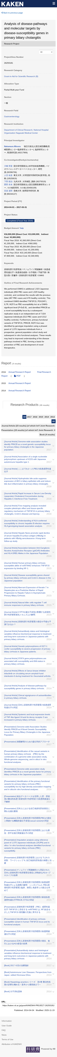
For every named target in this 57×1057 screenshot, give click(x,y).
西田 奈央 (8, 184)
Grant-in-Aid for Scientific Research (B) (21, 76)
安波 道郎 (8, 191)
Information (7, 1021)
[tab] (30, 405)
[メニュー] (54, 3)
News (4, 1035)
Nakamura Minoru (12, 146)
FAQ (4, 1030)
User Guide (7, 1025)
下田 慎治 (8, 181)
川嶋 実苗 (8, 166)
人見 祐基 (8, 175)
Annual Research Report (19, 372)
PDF (18, 376)
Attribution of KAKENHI (12, 1044)
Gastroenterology (11, 116)
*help (22, 228)
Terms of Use (7, 1039)
